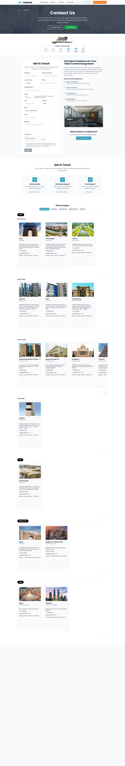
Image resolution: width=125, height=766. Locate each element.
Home (19, 10)
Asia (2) (82, 209)
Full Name (27, 73)
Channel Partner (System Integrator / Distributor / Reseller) (44, 96)
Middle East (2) (73, 209)
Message (26, 121)
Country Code (28, 80)
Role (25, 107)
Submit (28, 150)
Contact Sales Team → (35, 192)
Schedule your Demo (84, 138)
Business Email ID (47, 73)
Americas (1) (62, 209)
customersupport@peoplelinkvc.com (85, 124)
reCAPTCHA (27, 134)
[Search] (78, 2)
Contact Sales (56, 27)
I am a (26, 94)
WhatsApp (72, 27)
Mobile (44, 80)
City (25, 100)
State (25, 114)
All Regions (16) (44, 209)
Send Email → (90, 192)
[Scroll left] (101, 272)
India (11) (54, 209)
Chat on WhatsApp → (62, 192)
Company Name (29, 87)
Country (44, 100)
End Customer (28, 96)
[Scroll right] (105, 272)
